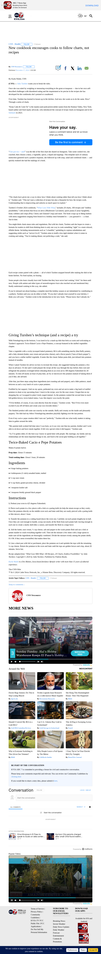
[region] (50, 820)
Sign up (88, 790)
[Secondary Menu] (12, 16)
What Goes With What (46, 208)
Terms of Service (37, 909)
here (55, 781)
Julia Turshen (22, 84)
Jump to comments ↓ (17, 584)
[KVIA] (22, 16)
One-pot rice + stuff (17, 152)
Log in (82, 790)
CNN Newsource (16, 67)
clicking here (16, 777)
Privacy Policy (36, 912)
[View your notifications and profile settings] (89, 806)
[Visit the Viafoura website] (87, 849)
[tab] (15, 807)
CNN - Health (30, 578)
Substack (12, 113)
